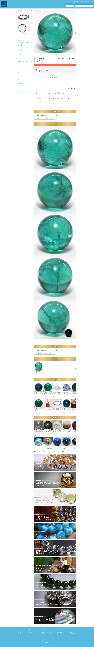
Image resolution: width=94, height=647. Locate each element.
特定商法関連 (72, 633)
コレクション (20, 50)
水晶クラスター (21, 57)
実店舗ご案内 (83, 1)
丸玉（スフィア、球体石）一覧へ (41, 115)
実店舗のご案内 (20, 632)
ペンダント (20, 68)
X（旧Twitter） (45, 633)
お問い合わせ (90, 1)
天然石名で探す (21, 40)
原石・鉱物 (20, 54)
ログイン (71, 629)
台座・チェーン (21, 94)
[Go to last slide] (34, 33)
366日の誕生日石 (30, 632)
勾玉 (19, 79)
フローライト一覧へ (59, 115)
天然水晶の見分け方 (59, 632)
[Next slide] (75, 33)
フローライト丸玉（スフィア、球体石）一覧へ (43, 118)
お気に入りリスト (73, 632)
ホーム (70, 1)
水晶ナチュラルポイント (22, 61)
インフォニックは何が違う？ (60, 629)
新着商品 (29, 629)
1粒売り (19, 90)
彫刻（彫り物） (21, 83)
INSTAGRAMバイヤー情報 (46, 632)
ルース (19, 76)
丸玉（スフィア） (21, 72)
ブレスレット (20, 65)
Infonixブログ (44, 629)
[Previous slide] (35, 368)
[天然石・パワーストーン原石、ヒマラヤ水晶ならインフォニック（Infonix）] (9, 1)
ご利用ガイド (75, 1)
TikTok (43, 636)
